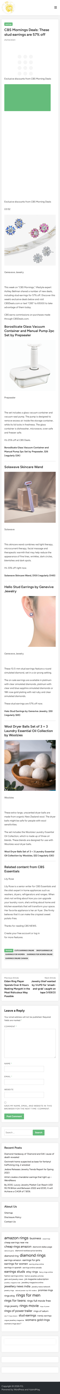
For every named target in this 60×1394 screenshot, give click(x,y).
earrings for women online (39, 954)
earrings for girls (31, 1260)
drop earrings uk (44, 950)
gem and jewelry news (13, 1279)
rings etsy (9, 1295)
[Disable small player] (27, 97)
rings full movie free (39, 1300)
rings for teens (15, 1300)
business (35, 1238)
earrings (8, 24)
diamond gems (9, 1251)
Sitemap (8, 1213)
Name (8, 1063)
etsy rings (32, 1271)
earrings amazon (12, 1260)
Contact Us (10, 1221)
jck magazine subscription (36, 1279)
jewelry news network (41, 1287)
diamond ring (11, 1255)
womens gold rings (37, 1320)
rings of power (45, 1306)
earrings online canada (16, 958)
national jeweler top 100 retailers (26, 1290)
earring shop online (36, 1264)
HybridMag (34, 1389)
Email (8, 1076)
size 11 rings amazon (10, 1316)
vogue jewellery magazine (14, 1320)
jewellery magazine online (32, 1282)
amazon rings (16, 1237)
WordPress (19, 1389)
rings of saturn (40, 1311)
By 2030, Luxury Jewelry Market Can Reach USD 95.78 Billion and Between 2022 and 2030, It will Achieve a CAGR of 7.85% (28, 1188)
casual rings (46, 1239)
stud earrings (27, 1315)
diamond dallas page (42, 1247)
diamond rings (33, 1255)
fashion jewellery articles (34, 1276)
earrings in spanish (12, 1267)
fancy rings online (46, 1272)
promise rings (45, 1290)
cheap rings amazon (17, 1246)
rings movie (29, 1305)
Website (9, 1089)
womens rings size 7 (12, 1323)
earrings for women (15, 954)
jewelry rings (9, 1290)
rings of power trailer (18, 1311)
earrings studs (14, 1271)
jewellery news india (17, 1286)
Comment (10, 1026)
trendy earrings (44, 1315)
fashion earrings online (13, 1276)
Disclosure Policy (12, 1217)
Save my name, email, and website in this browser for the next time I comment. (28, 1107)
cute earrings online (24, 950)
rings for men (28, 1295)
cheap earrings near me (16, 1242)
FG (21, 1386)
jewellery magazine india (12, 1283)
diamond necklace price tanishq (28, 1250)
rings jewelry (11, 1306)
